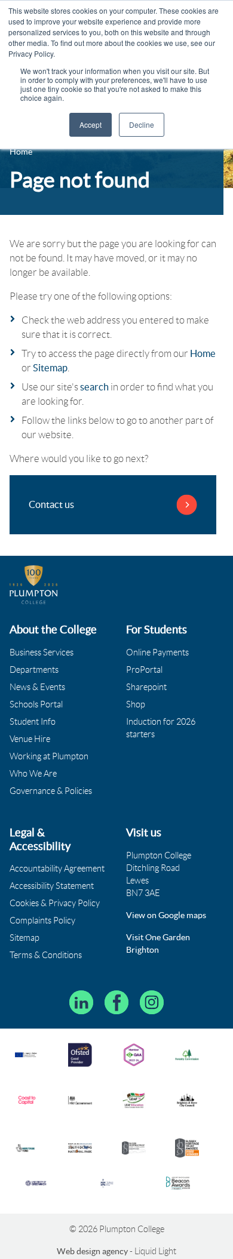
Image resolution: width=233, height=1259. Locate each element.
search (94, 386)
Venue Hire (30, 739)
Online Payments (157, 652)
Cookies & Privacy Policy (55, 903)
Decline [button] (141, 124)
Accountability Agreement (57, 868)
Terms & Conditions (46, 955)
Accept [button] (90, 124)
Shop (135, 704)
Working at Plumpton (49, 756)
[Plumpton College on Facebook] (116, 1002)
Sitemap (50, 367)
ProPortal (144, 670)
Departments (34, 670)
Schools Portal (36, 704)
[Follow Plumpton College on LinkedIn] (81, 1002)
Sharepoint (146, 687)
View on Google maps (166, 915)
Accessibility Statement (52, 886)
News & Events (37, 687)
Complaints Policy (42, 920)
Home (203, 353)
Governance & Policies (51, 791)
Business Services (41, 652)
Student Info (33, 722)
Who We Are (33, 773)
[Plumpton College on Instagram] (152, 1002)
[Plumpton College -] (34, 584)
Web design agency (93, 1251)
